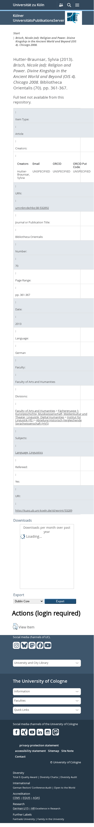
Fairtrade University (24, 819)
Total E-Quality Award (25, 777)
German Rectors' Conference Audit (32, 787)
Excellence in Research (45, 808)
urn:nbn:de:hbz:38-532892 (32, 208)
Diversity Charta (49, 777)
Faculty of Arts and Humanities (35, 411)
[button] (15, 626)
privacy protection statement (39, 745)
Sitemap (53, 751)
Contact (20, 756)
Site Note (67, 751)
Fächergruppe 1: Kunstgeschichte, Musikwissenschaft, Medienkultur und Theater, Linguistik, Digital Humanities (51, 414)
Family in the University (51, 819)
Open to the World (64, 787)
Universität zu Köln (28, 4)
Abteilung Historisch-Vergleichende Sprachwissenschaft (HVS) (48, 421)
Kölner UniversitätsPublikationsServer (38, 18)
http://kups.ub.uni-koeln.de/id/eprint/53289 (43, 510)
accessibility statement (30, 751)
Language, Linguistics (29, 452)
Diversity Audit (68, 777)
